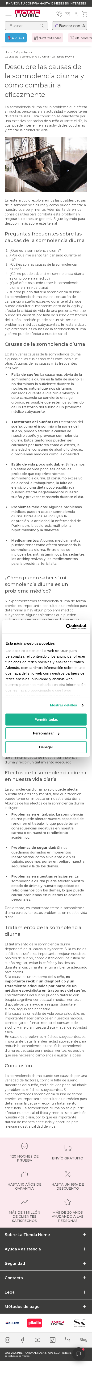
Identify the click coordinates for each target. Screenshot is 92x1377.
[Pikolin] (34, 1323)
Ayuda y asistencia (23, 1249)
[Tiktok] (52, 1340)
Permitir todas (46, 719)
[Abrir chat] (78, 1354)
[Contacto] (67, 14)
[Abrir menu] (8, 13)
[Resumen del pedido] (84, 14)
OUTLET (18, 38)
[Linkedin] (67, 1340)
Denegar (46, 747)
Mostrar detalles (63, 705)
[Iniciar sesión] (76, 14)
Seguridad (15, 1263)
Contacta (14, 1278)
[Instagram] (7, 1340)
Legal (10, 1292)
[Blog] (83, 1340)
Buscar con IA (72, 26)
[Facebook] (22, 1340)
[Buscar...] (41, 25)
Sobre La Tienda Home (27, 1235)
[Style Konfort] (79, 1323)
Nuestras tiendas (50, 38)
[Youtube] (37, 1340)
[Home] (57, 1323)
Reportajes (23, 52)
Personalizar (43, 733)
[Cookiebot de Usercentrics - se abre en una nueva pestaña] (66, 627)
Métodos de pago (22, 1306)
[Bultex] (12, 1323)
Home (9, 52)
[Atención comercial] (59, 14)
